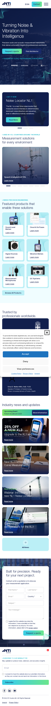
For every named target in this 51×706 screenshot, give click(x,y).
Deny (25, 362)
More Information (40, 413)
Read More (13, 120)
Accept (25, 354)
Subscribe (9, 682)
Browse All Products (13, 293)
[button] (47, 332)
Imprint (37, 373)
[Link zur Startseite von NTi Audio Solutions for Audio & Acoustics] (6, 4)
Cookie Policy (16, 373)
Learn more (8, 181)
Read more (8, 440)
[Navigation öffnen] (46, 4)
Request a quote (12, 51)
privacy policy (33, 628)
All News (25, 547)
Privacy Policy (28, 373)
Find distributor (32, 51)
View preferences (25, 369)
